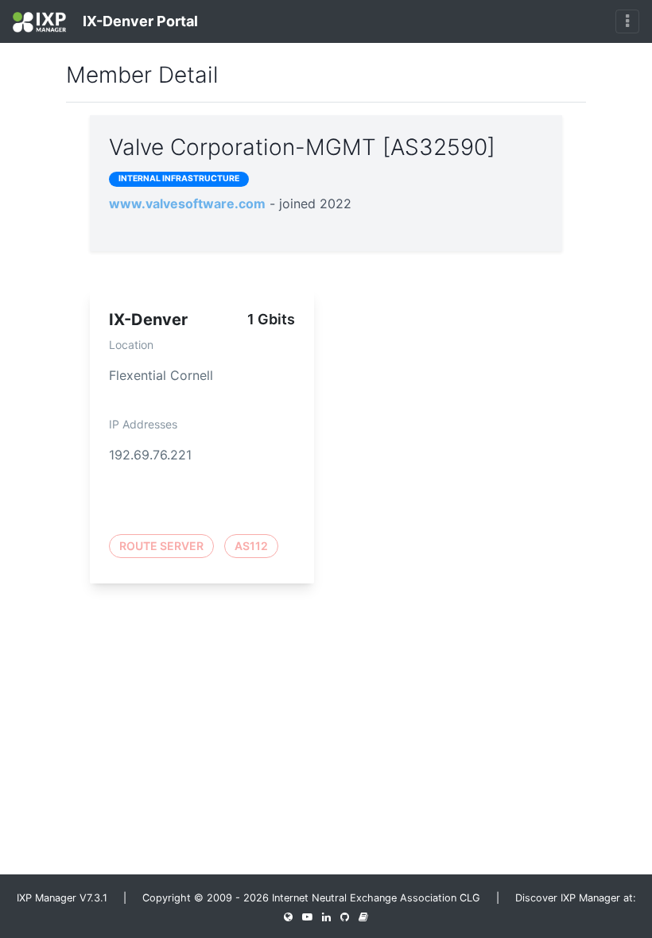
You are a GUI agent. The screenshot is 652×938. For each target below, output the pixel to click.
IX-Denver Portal (139, 21)
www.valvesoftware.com (187, 203)
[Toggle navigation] (627, 21)
